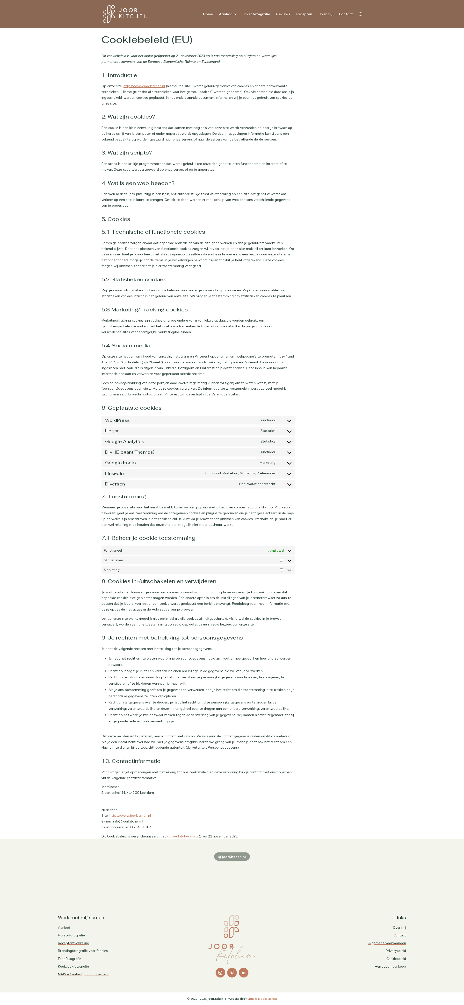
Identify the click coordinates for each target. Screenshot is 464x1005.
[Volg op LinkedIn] (243, 972)
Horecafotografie (71, 935)
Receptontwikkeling (73, 943)
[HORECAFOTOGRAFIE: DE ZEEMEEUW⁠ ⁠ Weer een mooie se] (302, 878)
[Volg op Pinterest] (232, 972)
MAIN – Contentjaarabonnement (83, 974)
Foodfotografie (69, 958)
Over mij (326, 14)
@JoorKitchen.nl (232, 857)
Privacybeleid (396, 951)
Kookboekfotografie (73, 966)
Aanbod (225, 14)
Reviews (283, 14)
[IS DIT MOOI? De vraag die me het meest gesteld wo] (92, 878)
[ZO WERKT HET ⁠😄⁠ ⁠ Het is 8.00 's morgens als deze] (232, 878)
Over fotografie (257, 14)
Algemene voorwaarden (387, 943)
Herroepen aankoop (390, 966)
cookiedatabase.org (182, 836)
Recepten (304, 14)
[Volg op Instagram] (220, 972)
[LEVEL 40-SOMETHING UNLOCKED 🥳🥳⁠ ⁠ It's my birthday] (162, 878)
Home (208, 14)
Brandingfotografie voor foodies (83, 951)
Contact (346, 14)
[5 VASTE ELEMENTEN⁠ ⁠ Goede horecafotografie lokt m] (372, 878)
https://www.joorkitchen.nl (144, 86)
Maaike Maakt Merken (262, 998)
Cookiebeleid (396, 958)
